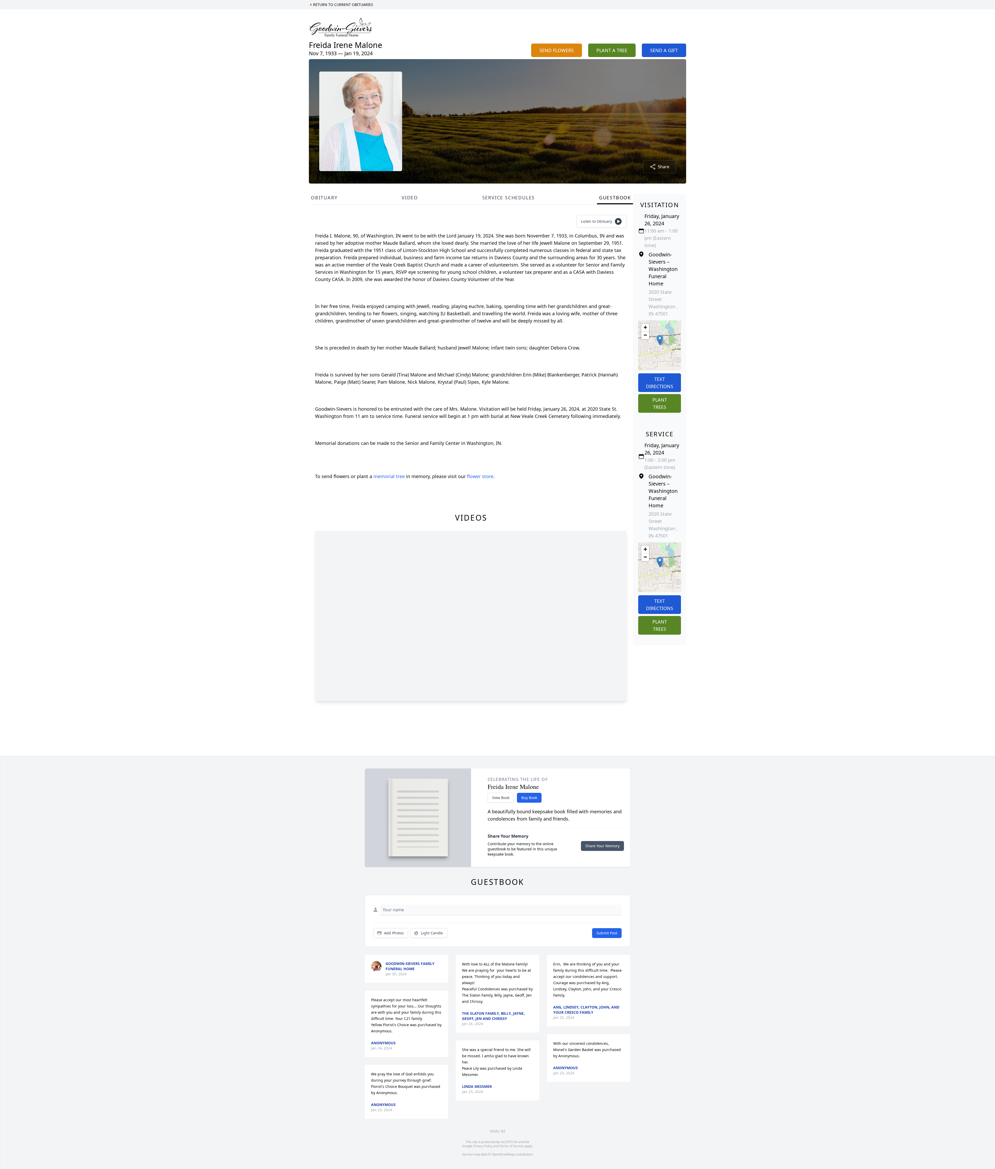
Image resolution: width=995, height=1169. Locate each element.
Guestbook (615, 197)
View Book (500, 797)
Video (410, 197)
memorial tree (389, 476)
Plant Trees (659, 403)
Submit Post (606, 932)
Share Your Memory (602, 845)
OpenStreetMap (503, 1154)
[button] (660, 340)
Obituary (324, 197)
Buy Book (529, 797)
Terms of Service (512, 1146)
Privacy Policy (483, 1146)
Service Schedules (508, 197)
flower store (480, 476)
